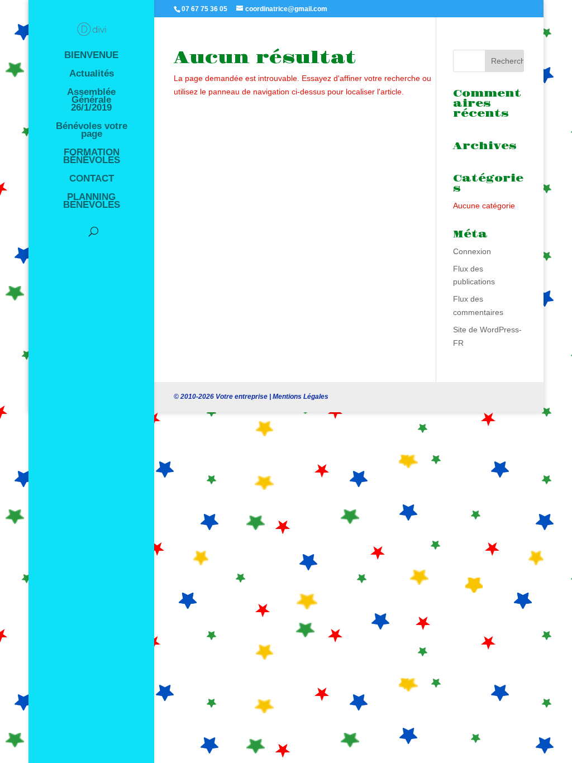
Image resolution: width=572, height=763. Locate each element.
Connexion (472, 251)
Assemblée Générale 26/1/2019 (91, 100)
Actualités (91, 74)
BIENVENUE (91, 55)
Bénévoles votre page (91, 130)
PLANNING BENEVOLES (91, 201)
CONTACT (91, 179)
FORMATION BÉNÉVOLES (91, 157)
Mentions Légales (300, 396)
